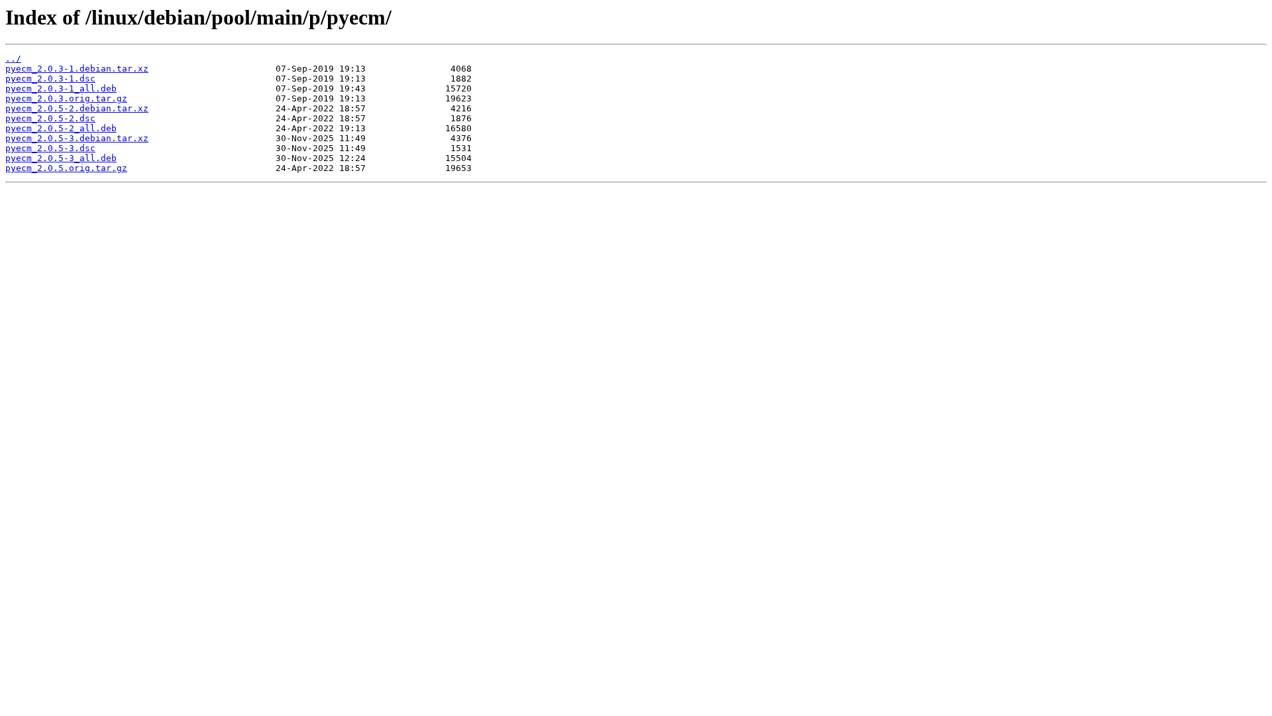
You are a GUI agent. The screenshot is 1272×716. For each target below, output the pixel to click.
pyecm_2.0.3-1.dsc (50, 79)
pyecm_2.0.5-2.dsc (50, 118)
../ (13, 59)
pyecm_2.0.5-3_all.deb (61, 158)
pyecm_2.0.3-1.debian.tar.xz (76, 69)
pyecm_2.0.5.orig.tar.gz (66, 168)
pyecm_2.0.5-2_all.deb (61, 128)
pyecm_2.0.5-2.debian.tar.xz (76, 108)
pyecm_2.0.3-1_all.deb (61, 88)
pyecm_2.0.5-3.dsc (50, 148)
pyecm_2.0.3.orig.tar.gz (66, 98)
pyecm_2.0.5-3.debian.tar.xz (76, 138)
